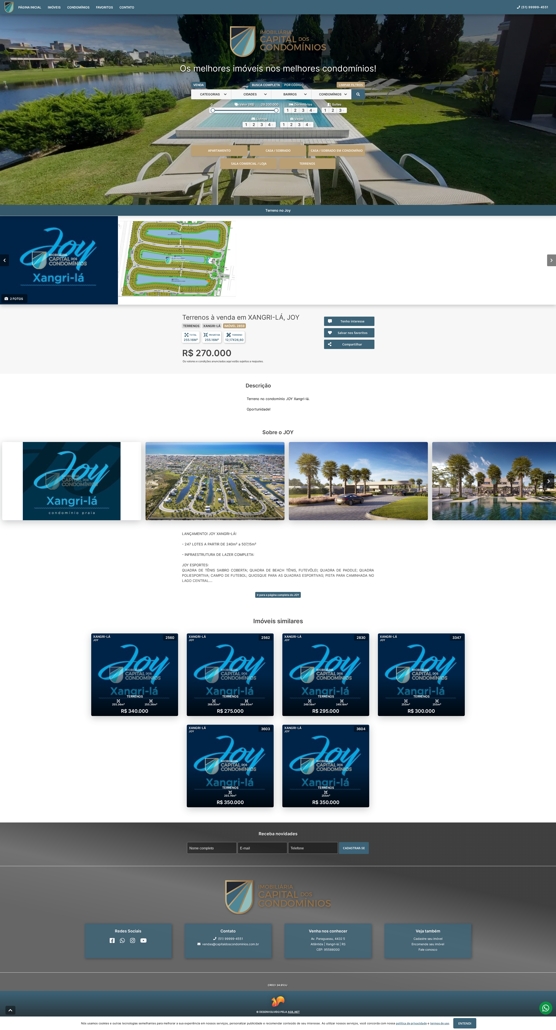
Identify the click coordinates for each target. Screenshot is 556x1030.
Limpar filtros (351, 85)
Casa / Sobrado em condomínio (337, 150)
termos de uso (439, 1023)
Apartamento (219, 150)
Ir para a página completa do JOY (278, 594)
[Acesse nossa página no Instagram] (132, 940)
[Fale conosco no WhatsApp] (122, 940)
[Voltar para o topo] (10, 1010)
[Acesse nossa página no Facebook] (112, 940)
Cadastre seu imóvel (428, 938)
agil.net (294, 1011)
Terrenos (307, 163)
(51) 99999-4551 (534, 7)
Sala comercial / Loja (248, 163)
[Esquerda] (4, 260)
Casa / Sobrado (278, 150)
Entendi (464, 1023)
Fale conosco (428, 949)
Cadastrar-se (354, 848)
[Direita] (551, 260)
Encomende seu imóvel (428, 944)
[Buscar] (358, 94)
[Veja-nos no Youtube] (143, 940)
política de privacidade (411, 1023)
